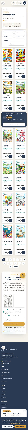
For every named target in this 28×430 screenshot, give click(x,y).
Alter (6, 36)
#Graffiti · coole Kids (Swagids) (7, 66)
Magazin (3, 391)
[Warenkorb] (24, 3)
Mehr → (16, 266)
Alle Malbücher (5, 369)
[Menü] (13, 3)
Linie (18, 36)
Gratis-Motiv (4, 375)
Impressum (4, 404)
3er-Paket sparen (5, 372)
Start (4, 9)
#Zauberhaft (6, 97)
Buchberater (4, 381)
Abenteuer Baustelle (6, 146)
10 (11, 263)
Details (5, 76)
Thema (7, 32)
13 (23, 263)
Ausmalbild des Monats (6, 378)
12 (19, 263)
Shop (7, 9)
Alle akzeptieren (20, 426)
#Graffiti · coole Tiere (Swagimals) (20, 66)
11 (15, 263)
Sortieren (5, 44)
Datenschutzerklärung (15, 423)
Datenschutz (19, 328)
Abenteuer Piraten (19, 242)
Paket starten (13, 124)
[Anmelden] (20, 3)
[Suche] (17, 3)
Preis (6, 40)
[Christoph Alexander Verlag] (3, 3)
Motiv (18, 32)
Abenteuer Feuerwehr (6, 210)
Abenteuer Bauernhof (19, 98)
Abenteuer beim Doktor (20, 146)
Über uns (3, 388)
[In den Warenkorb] (10, 76)
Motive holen (14, 324)
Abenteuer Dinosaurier (6, 178)
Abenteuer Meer (7, 241)
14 (10, 266)
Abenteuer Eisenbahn (19, 178)
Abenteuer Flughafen (19, 210)
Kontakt (3, 394)
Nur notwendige (8, 426)
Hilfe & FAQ (4, 397)
